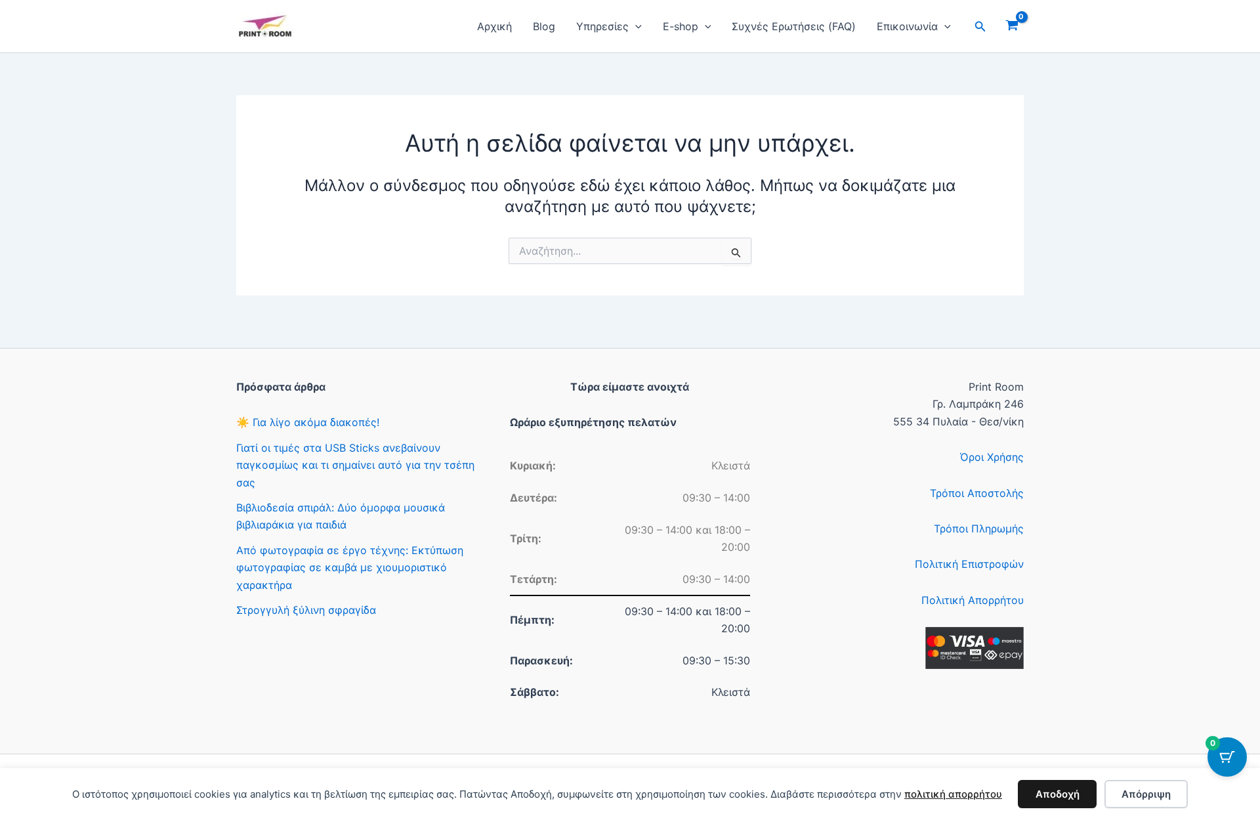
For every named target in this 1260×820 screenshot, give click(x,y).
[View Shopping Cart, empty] (1011, 26)
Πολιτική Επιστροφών (969, 564)
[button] (635, 26)
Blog (544, 26)
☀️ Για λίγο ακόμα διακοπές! (307, 422)
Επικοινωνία (907, 26)
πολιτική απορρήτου (953, 794)
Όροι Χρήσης (992, 457)
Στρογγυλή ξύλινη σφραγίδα (306, 609)
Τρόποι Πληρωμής (979, 528)
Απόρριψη (1146, 794)
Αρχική (494, 26)
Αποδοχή (1058, 794)
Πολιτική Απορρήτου (972, 600)
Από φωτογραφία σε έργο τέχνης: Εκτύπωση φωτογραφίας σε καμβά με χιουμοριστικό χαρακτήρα (349, 568)
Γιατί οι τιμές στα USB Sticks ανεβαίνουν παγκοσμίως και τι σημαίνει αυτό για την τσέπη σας (355, 465)
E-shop (680, 26)
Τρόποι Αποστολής (977, 493)
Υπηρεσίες (602, 26)
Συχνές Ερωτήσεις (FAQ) (794, 26)
